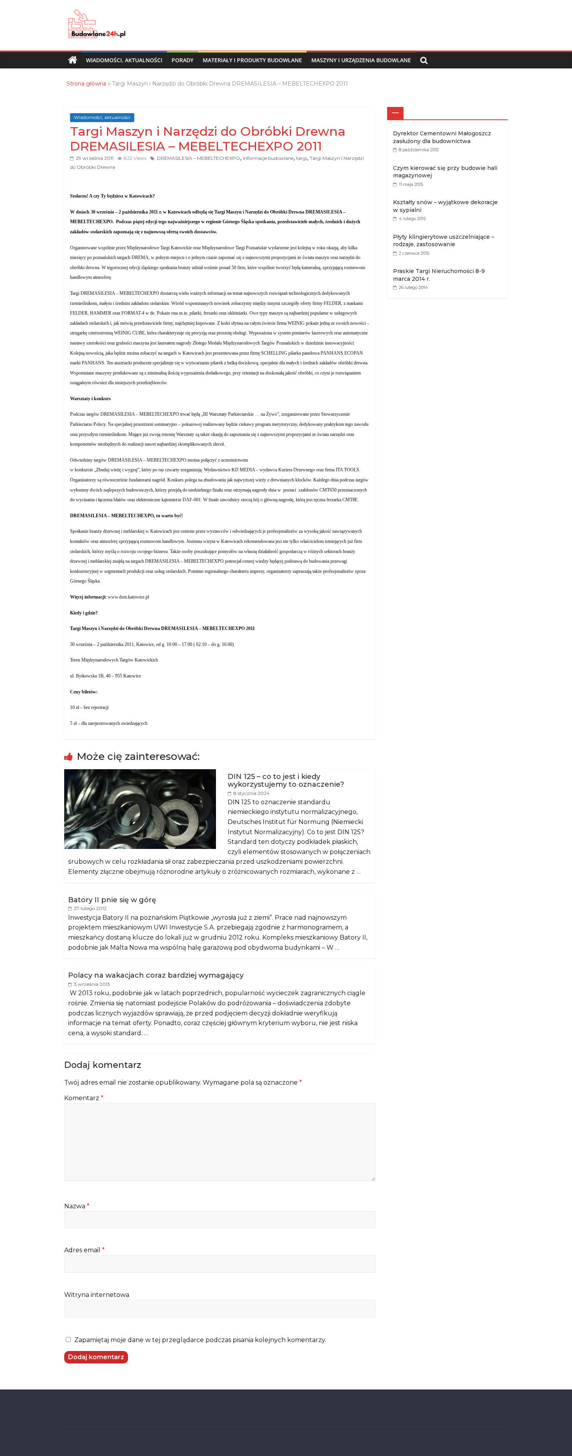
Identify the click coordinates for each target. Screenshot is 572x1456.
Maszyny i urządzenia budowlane (361, 60)
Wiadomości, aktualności (124, 60)
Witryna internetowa (96, 1294)
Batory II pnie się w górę (112, 900)
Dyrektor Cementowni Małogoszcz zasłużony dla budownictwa (442, 137)
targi (301, 158)
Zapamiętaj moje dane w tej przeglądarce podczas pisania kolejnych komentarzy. (200, 1340)
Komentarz (84, 1098)
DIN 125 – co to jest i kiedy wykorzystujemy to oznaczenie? (286, 780)
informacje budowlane (268, 158)
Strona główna (86, 83)
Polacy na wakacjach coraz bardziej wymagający (156, 975)
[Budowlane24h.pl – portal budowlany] (72, 60)
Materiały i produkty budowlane (252, 60)
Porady (182, 60)
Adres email (84, 1250)
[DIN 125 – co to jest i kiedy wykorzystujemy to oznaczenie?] (140, 773)
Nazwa (76, 1206)
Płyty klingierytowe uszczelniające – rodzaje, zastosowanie (443, 240)
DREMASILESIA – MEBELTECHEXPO (198, 158)
